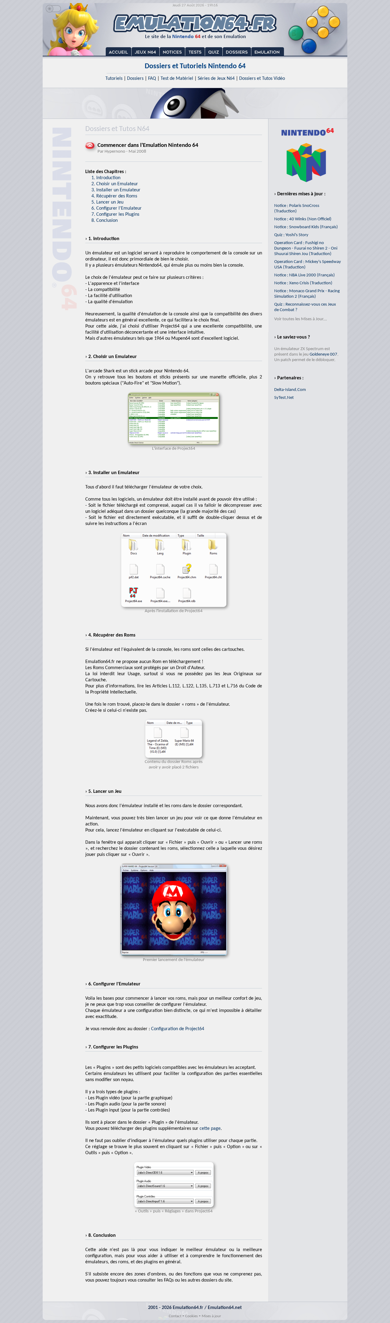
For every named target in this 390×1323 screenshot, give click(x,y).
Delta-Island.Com (290, 390)
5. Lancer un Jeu (107, 202)
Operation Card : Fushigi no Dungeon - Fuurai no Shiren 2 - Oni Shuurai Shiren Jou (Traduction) (305, 248)
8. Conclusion (104, 220)
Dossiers (135, 78)
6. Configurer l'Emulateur (116, 208)
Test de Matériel (177, 78)
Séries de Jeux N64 (216, 78)
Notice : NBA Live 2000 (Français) (304, 275)
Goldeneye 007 (323, 354)
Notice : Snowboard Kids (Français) (306, 227)
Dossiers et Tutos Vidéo (262, 78)
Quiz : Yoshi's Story (291, 235)
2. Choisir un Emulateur (114, 184)
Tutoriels (113, 78)
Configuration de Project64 (177, 1029)
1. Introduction (105, 178)
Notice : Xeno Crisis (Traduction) (303, 283)
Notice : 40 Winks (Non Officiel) (303, 219)
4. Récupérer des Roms (114, 196)
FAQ (152, 78)
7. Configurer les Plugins (115, 214)
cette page (210, 1128)
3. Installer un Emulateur (115, 190)
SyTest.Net (284, 397)
